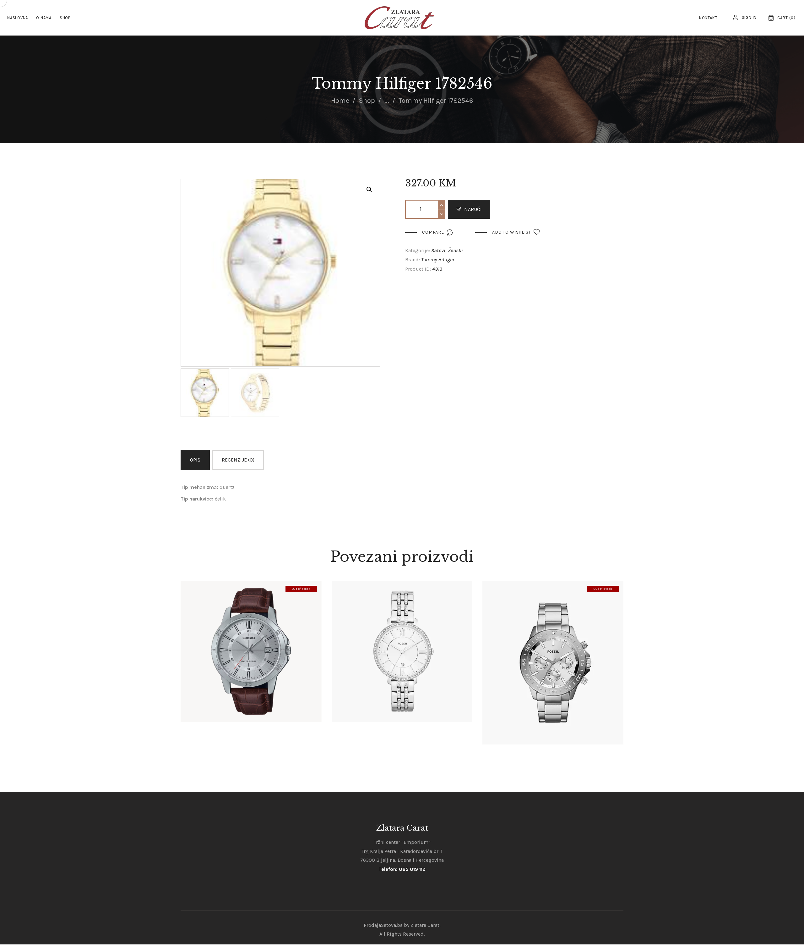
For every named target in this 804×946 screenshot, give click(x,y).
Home (340, 101)
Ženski (455, 250)
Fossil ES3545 (402, 640)
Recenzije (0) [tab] (238, 460)
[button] (369, 189)
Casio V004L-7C (251, 640)
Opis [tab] (195, 460)
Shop (367, 101)
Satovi (438, 250)
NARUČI (473, 209)
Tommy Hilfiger (437, 259)
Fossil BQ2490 (553, 652)
